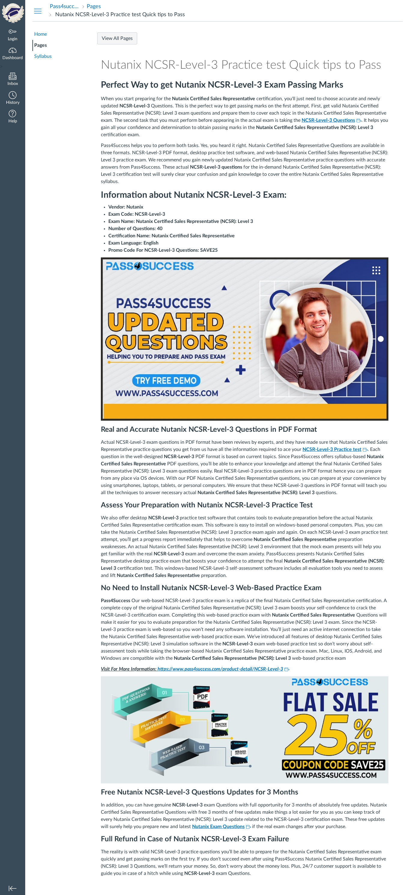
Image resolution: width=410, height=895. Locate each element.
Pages (40, 45)
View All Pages (117, 38)
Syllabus (43, 56)
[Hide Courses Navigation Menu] (37, 10)
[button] (12, 98)
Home (40, 34)
